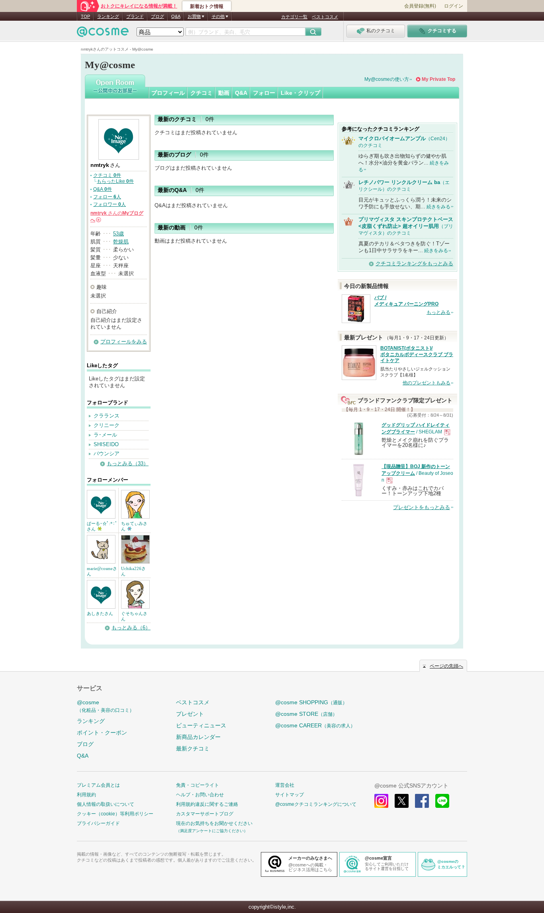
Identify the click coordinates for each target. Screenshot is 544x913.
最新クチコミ (192, 748)
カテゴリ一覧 (294, 16)
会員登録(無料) (420, 6)
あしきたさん (100, 613)
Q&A (175, 16)
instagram (381, 801)
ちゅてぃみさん (134, 526)
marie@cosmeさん (102, 571)
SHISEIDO (106, 444)
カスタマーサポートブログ (204, 814)
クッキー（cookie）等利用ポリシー (115, 814)
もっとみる (438, 312)
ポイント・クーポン (102, 732)
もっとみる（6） (131, 628)
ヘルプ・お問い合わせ (200, 794)
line (442, 801)
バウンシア (106, 454)
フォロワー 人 (109, 204)
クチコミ (201, 93)
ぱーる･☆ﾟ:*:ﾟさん (102, 526)
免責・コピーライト (197, 785)
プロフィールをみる (123, 342)
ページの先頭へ (446, 666)
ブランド (135, 16)
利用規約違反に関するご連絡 (207, 804)
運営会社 (284, 785)
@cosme (105, 706)
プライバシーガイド (98, 823)
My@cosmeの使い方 (386, 79)
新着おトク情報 (206, 6)
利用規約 (86, 794)
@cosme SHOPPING (311, 702)
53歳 (118, 234)
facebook (422, 801)
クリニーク (106, 425)
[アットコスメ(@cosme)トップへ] (103, 34)
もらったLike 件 (115, 181)
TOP (85, 16)
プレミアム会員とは (98, 785)
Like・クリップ (300, 93)
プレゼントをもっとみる (421, 507)
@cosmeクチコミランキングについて (315, 804)
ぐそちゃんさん (134, 616)
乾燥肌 (121, 242)
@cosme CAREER (315, 725)
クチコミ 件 (107, 175)
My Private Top (438, 79)
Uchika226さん (133, 571)
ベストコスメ (325, 16)
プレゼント (190, 714)
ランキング (108, 16)
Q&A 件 (102, 189)
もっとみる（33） (128, 463)
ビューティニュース (201, 725)
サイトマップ (289, 794)
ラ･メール (105, 435)
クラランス (106, 416)
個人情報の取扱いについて (105, 804)
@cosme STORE (306, 714)
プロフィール (168, 93)
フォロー (264, 93)
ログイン (453, 6)
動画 (223, 93)
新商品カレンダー (198, 737)
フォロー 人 (107, 197)
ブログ (157, 16)
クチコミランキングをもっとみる (414, 263)
